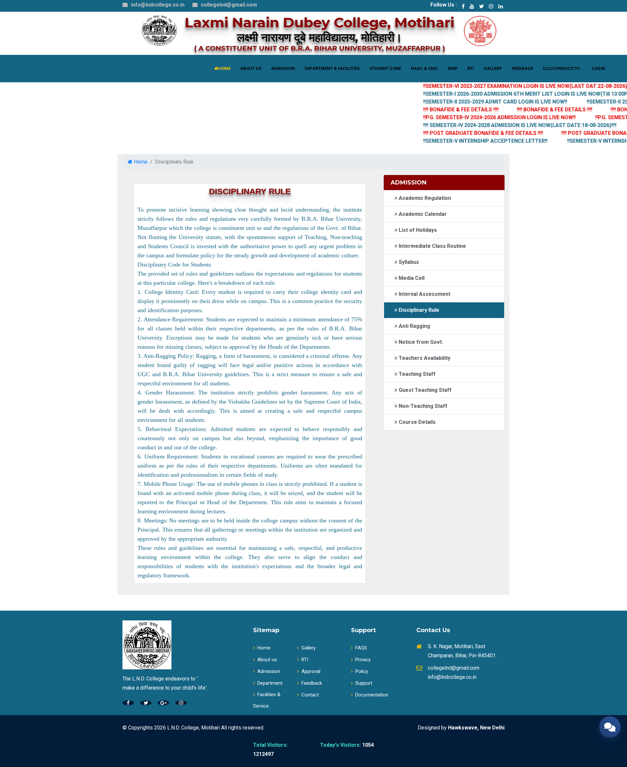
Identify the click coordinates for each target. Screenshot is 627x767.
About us (267, 660)
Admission (268, 671)
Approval (310, 671)
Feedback (311, 683)
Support (363, 683)
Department (269, 683)
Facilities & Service (267, 700)
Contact (310, 695)
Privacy (363, 660)
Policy (361, 671)
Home (140, 162)
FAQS (361, 648)
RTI (304, 660)
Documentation (371, 695)
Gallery (308, 648)
